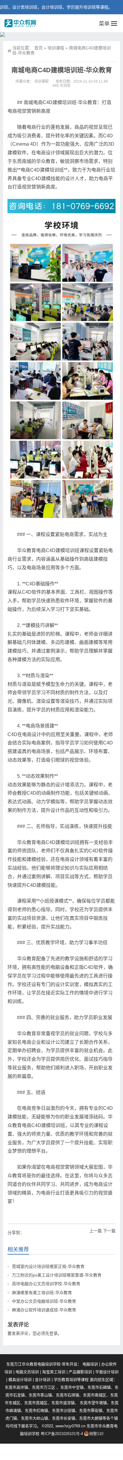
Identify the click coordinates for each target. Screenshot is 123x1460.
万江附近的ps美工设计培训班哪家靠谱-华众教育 (57, 1275)
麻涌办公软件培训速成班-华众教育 (44, 1309)
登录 (53, 1333)
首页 (38, 47)
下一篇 (109, 1230)
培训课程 (55, 47)
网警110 (96, 1433)
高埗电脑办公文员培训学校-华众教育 (46, 1283)
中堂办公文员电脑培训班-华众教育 (44, 1301)
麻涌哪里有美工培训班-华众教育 (42, 1292)
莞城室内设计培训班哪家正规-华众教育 (48, 1266)
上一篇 (95, 1230)
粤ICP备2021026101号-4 (62, 1433)
